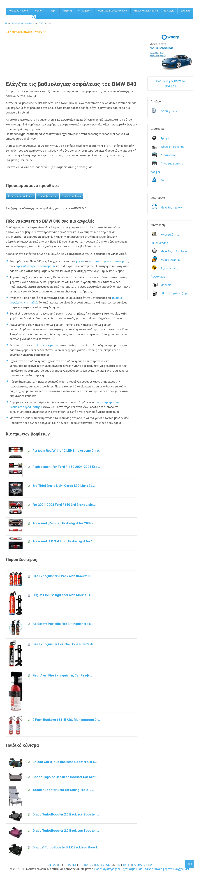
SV (102, 864)
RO (86, 864)
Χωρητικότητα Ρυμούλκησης (112, 10)
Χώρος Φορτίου (170, 259)
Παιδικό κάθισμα (72, 196)
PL (69, 864)
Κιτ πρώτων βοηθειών (20, 196)
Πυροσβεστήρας (48, 196)
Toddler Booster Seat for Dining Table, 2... (63, 790)
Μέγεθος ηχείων (171, 207)
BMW (41, 23)
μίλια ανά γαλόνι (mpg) (175, 293)
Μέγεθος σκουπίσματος (146, 10)
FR (59, 864)
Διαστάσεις (168, 155)
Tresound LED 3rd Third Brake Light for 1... (63, 541)
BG (91, 864)
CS (108, 864)
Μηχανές (67, 10)
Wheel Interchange (172, 146)
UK (145, 864)
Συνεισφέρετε (163, 869)
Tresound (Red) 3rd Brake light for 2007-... (63, 523)
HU (118, 864)
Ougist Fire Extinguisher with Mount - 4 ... (63, 595)
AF (6, 23)
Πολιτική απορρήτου (107, 869)
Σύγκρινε (185, 10)
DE (54, 864)
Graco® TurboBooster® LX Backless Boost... (65, 847)
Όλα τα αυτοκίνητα (18, 10)
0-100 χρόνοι (84, 10)
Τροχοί (52, 10)
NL (97, 864)
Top (189, 863)
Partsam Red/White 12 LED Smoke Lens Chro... (66, 450)
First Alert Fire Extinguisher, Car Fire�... (62, 675)
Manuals (166, 285)
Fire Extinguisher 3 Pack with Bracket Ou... (63, 576)
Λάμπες (39, 10)
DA (140, 864)
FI (129, 864)
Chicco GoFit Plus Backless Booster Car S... (64, 762)
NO (134, 864)
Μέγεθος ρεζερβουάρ (174, 251)
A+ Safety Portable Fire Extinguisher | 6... (62, 624)
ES (74, 864)
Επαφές (148, 869)
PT (80, 864)
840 (49, 23)
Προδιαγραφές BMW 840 (170, 81)
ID (150, 864)
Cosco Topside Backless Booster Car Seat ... (65, 777)
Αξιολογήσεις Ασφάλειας (23, 23)
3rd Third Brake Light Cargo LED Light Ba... (63, 486)
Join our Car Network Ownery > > (26, 31)
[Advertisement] (32, 56)
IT (64, 864)
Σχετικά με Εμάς (131, 869)
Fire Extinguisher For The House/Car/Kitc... (64, 644)
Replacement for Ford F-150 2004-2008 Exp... (66, 467)
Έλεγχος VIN (181, 869)
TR (124, 864)
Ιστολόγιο (169, 10)
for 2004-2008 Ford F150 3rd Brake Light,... (64, 505)
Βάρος (165, 180)
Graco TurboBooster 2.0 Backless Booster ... (65, 814)
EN (49, 864)
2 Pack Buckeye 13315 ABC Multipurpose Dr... (66, 720)
